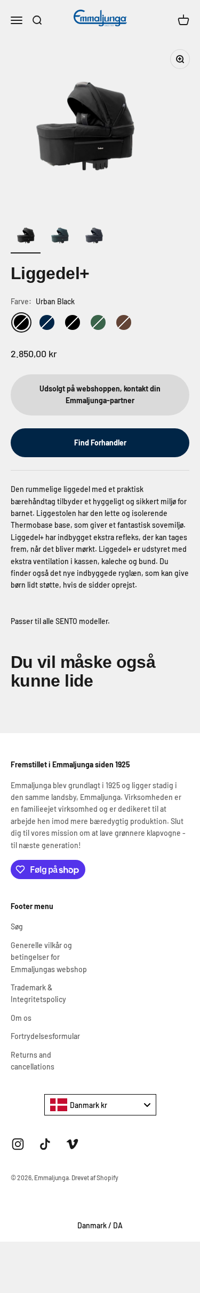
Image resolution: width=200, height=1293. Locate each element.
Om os (21, 1017)
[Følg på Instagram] (18, 1144)
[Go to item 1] (26, 236)
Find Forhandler (100, 442)
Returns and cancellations (32, 1060)
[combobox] (100, 1104)
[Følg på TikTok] (45, 1144)
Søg (17, 926)
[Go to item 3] (94, 236)
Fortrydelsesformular (45, 1036)
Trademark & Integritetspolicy (38, 993)
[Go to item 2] (60, 236)
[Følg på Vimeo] (72, 1144)
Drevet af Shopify (94, 1177)
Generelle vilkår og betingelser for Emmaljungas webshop (49, 957)
